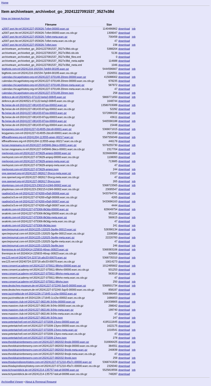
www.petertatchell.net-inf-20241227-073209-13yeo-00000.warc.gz (40, 321)
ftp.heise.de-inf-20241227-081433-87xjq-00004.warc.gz (34, 121)
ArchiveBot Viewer (12, 381)
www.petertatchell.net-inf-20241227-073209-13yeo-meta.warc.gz (39, 330)
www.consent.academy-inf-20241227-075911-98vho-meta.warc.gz (40, 273)
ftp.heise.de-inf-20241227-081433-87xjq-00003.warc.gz (34, 113)
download (124, 28)
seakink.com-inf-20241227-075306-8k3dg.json (29, 225)
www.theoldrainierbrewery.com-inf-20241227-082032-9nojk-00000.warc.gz (45, 342)
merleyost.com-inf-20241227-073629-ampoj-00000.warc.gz (36, 153)
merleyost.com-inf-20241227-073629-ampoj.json (30, 169)
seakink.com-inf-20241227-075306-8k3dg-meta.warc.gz (34, 217)
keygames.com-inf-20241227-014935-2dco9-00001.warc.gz (37, 129)
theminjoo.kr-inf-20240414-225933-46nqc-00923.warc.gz (35, 249)
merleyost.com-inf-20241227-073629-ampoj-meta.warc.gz (35, 161)
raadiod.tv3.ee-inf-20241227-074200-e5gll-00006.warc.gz (35, 193)
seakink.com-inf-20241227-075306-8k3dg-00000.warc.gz (35, 209)
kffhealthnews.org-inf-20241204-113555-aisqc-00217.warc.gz (37, 137)
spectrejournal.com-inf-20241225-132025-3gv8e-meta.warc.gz (38, 237)
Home (4, 2)
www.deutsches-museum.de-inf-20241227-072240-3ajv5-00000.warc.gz (44, 285)
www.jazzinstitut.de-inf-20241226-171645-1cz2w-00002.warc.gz (39, 293)
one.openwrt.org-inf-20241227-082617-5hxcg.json (31, 181)
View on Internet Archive (15, 18)
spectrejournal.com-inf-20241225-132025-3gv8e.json (33, 245)
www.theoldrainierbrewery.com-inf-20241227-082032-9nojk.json (39, 358)
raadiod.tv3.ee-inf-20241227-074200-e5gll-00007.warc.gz (35, 201)
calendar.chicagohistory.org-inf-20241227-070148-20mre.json (38, 93)
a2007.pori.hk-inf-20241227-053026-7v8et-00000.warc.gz (35, 28)
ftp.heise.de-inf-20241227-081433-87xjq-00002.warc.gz (34, 105)
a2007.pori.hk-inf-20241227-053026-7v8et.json (29, 44)
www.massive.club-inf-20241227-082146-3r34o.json (32, 317)
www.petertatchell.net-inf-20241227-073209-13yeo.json (34, 337)
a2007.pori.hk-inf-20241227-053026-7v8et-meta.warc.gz (34, 36)
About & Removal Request (40, 381)
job (134, 28)
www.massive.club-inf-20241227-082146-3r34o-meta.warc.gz (38, 309)
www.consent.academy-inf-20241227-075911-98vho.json (35, 281)
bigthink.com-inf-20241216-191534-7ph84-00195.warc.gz (35, 69)
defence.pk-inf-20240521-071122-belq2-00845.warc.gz (34, 97)
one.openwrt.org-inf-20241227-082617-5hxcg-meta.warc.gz (36, 173)
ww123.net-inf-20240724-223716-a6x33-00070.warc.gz (34, 257)
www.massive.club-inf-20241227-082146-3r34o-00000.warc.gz (38, 301)
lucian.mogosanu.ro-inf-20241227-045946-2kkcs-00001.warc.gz (39, 145)
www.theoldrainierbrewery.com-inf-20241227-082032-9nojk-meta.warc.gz (44, 349)
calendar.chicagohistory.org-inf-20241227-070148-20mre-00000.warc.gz (44, 77)
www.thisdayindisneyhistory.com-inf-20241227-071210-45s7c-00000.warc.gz (47, 362)
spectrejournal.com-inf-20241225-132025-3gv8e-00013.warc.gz (39, 229)
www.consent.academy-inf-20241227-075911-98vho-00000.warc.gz (41, 265)
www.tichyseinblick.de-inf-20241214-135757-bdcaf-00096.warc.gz (40, 370)
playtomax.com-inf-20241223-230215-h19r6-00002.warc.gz (36, 185)
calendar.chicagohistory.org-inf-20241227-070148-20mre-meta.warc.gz (43, 85)
